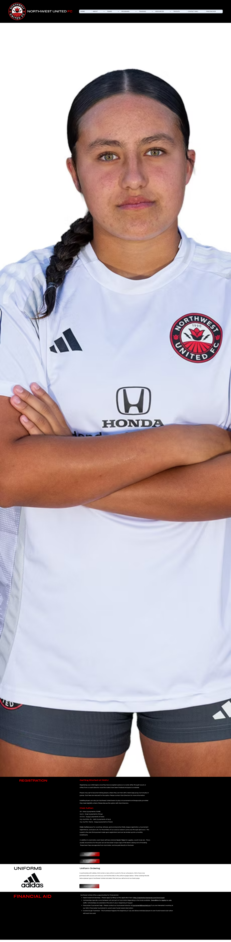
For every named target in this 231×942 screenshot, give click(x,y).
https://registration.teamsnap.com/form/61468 (149, 898)
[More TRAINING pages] (152, 11)
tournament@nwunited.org (142, 905)
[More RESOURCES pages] (170, 11)
